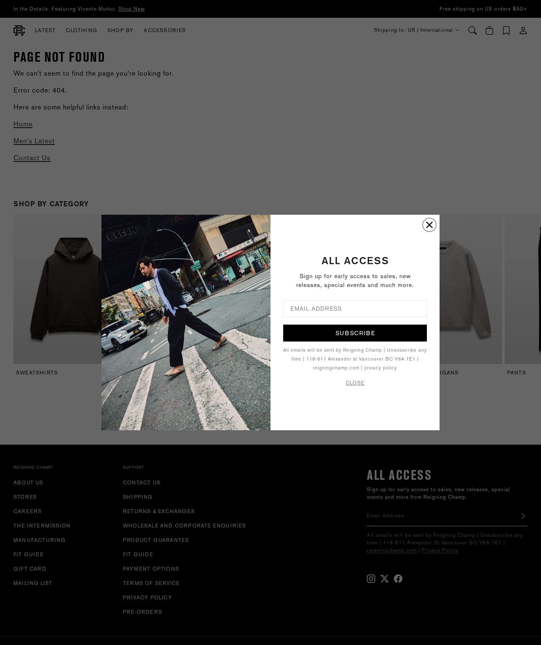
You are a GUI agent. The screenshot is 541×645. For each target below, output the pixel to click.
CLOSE (355, 383)
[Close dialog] (429, 225)
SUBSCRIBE (355, 333)
